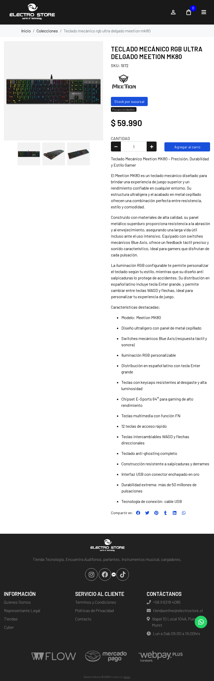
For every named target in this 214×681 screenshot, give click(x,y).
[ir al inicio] (107, 546)
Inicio (26, 30)
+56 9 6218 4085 (167, 602)
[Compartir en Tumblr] (165, 513)
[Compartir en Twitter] (147, 513)
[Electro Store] (84, 12)
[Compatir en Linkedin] (174, 513)
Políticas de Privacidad (94, 610)
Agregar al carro (187, 147)
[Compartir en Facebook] (138, 513)
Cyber (9, 627)
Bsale (127, 676)
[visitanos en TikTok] (122, 574)
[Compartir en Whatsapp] (184, 513)
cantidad (120, 138)
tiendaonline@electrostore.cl (178, 610)
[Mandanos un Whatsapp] (201, 622)
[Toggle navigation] (204, 12)
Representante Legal (22, 610)
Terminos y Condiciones (95, 602)
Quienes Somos (17, 602)
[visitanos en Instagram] (91, 574)
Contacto (83, 618)
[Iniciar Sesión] (173, 12)
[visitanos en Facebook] (105, 574)
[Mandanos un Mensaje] (114, 574)
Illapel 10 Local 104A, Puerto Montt (176, 621)
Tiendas (11, 618)
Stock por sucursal (129, 101)
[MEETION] (124, 81)
